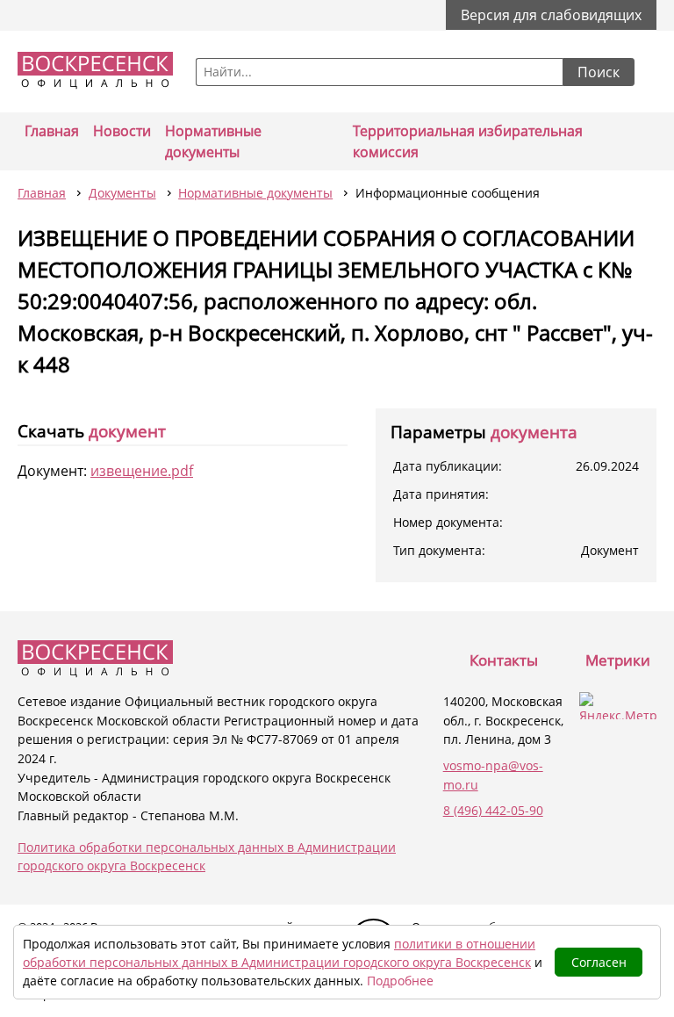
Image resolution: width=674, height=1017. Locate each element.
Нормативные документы (213, 141)
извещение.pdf (141, 470)
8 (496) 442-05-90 (493, 810)
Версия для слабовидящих (551, 15)
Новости (122, 131)
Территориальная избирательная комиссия (468, 141)
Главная (52, 131)
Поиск (598, 72)
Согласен (599, 962)
